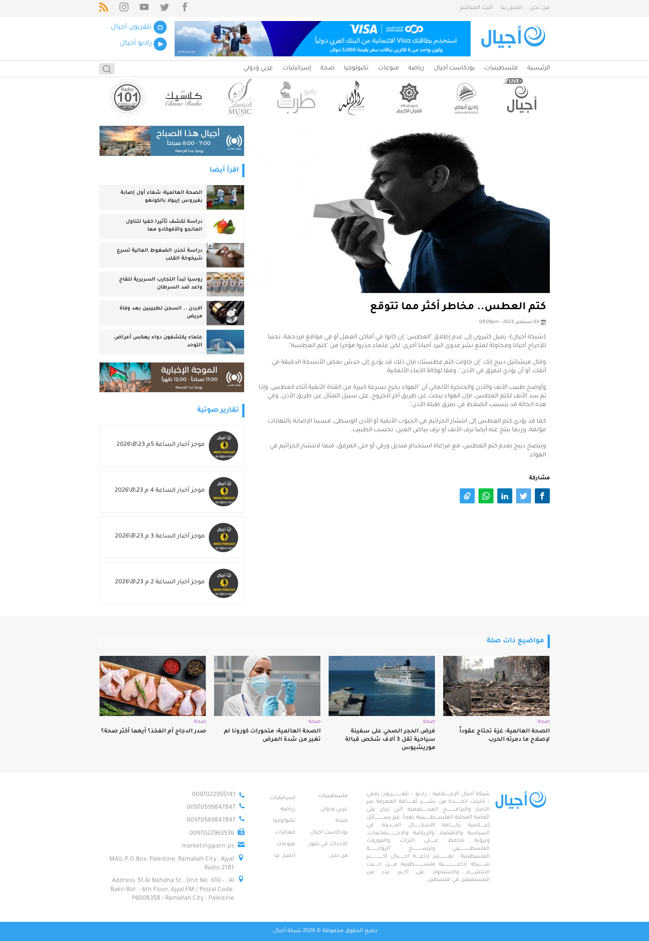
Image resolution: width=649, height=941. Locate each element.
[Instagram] (123, 8)
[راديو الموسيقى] (240, 97)
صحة (327, 68)
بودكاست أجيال (454, 68)
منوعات (388, 68)
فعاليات (285, 833)
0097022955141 (213, 794)
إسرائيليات (296, 68)
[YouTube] (144, 8)
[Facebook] (184, 8)
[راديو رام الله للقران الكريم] (409, 97)
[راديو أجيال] (521, 97)
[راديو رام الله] (352, 97)
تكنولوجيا (356, 68)
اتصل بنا (511, 8)
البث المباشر (476, 8)
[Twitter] (164, 8)
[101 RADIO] (127, 97)
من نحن (540, 8)
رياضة (416, 68)
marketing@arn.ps (207, 846)
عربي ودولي (258, 68)
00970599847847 (211, 807)
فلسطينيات (501, 68)
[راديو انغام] (465, 97)
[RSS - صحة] (103, 8)
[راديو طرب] (296, 97)
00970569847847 (211, 820)
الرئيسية (538, 68)
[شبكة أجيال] (514, 38)
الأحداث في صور (328, 844)
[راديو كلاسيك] (183, 97)
